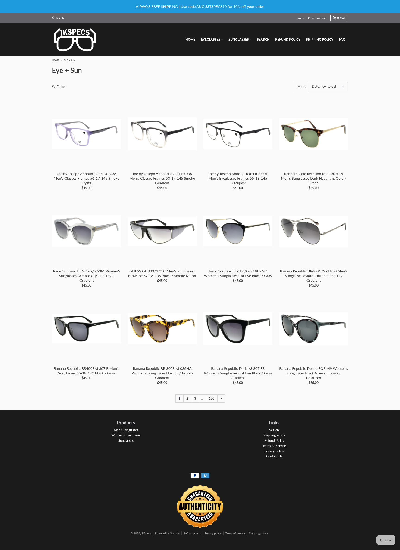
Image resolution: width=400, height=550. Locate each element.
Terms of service (235, 533)
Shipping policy (258, 533)
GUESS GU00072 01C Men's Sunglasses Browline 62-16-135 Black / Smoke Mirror (162, 273)
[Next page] (221, 398)
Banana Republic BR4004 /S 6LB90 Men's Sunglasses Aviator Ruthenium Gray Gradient (313, 275)
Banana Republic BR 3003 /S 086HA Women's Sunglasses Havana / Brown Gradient (162, 373)
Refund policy (192, 533)
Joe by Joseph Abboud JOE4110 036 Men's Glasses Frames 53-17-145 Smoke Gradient (162, 178)
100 (211, 398)
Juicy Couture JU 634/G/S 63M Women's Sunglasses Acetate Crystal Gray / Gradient (86, 275)
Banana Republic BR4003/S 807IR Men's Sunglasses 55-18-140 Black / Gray (86, 370)
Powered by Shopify (167, 533)
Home (55, 60)
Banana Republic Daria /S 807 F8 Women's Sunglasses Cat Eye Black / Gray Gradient (238, 373)
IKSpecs (146, 533)
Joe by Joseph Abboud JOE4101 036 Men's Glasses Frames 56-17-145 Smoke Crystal (86, 178)
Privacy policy (213, 533)
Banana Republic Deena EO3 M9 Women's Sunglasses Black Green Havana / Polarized (313, 373)
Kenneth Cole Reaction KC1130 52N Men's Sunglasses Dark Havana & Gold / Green (313, 178)
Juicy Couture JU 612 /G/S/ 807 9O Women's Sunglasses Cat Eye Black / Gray (238, 273)
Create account (317, 18)
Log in (300, 18)
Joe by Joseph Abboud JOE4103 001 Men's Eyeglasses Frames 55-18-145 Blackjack (238, 178)
